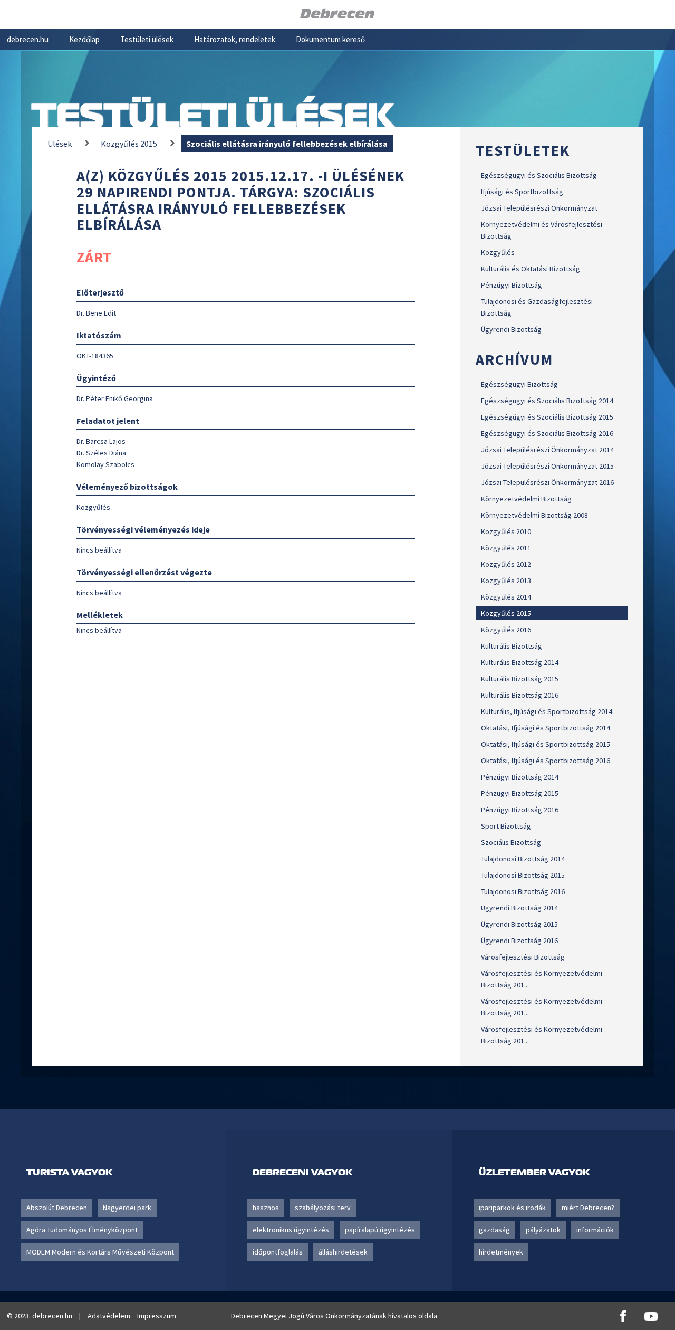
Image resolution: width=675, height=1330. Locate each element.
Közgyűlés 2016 (506, 629)
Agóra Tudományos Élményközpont (82, 1229)
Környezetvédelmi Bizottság (526, 499)
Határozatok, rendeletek (234, 39)
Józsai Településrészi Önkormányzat (539, 208)
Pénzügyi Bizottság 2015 (519, 793)
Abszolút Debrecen (56, 1207)
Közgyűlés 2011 (506, 548)
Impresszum (156, 1315)
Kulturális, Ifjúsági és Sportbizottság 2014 (546, 711)
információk (595, 1229)
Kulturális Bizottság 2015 (519, 678)
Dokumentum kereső (330, 39)
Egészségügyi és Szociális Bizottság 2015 (547, 417)
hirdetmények (501, 1252)
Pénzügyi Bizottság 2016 (519, 809)
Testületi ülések (146, 39)
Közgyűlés (498, 252)
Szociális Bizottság (511, 842)
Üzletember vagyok (534, 1171)
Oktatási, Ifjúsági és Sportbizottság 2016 (545, 760)
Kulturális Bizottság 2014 (519, 662)
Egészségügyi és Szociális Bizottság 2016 (547, 433)
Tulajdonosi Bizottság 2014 (523, 858)
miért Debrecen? (588, 1207)
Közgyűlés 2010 (506, 531)
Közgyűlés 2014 (506, 597)
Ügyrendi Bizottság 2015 (519, 924)
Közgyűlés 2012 (506, 564)
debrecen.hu (28, 39)
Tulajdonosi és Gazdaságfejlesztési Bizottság (537, 307)
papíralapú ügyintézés (380, 1229)
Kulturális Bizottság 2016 (519, 695)
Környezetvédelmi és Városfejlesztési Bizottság (541, 230)
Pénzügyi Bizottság (511, 285)
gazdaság (494, 1229)
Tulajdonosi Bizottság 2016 (523, 891)
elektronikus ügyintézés (291, 1229)
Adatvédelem (109, 1315)
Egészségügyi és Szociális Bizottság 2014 (547, 400)
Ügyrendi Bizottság (511, 329)
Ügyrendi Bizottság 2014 (519, 908)
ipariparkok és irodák (512, 1207)
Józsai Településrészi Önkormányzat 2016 (547, 482)
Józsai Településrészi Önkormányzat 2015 (547, 466)
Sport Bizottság (506, 826)
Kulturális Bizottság (511, 646)
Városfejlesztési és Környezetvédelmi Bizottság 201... (541, 979)
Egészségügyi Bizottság (519, 384)
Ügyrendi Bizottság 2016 (519, 940)
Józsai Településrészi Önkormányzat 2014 (547, 449)
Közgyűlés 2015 (506, 613)
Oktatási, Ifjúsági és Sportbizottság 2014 (545, 728)
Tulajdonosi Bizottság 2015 (523, 875)
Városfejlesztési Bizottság (523, 957)
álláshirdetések (343, 1252)
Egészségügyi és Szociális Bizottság (539, 175)
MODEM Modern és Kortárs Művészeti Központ (100, 1252)
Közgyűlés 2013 (506, 580)
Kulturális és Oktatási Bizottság (530, 268)
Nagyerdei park (127, 1207)
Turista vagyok (69, 1171)
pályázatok (543, 1229)
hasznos (266, 1207)
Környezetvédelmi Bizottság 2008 (534, 515)
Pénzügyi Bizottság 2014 (519, 777)
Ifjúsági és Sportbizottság (522, 191)
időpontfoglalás (278, 1252)
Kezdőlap (84, 39)
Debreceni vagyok (302, 1171)
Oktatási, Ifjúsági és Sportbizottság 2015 (545, 744)
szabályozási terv (323, 1207)
